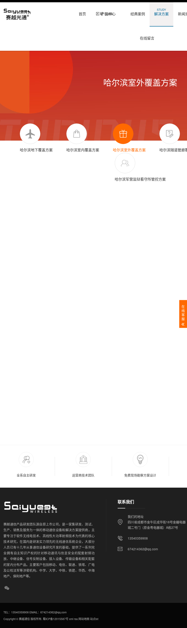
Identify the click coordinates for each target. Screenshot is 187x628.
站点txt (93, 619)
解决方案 (161, 12)
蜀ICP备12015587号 (55, 619)
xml (70, 619)
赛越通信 (24, 619)
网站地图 (83, 619)
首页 (82, 12)
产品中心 (108, 12)
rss (75, 619)
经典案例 (137, 12)
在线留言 (147, 36)
